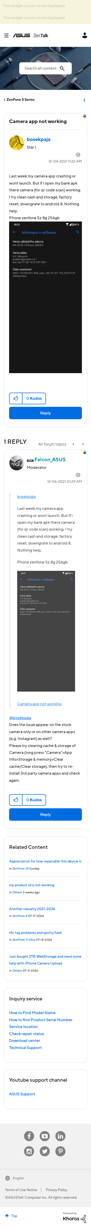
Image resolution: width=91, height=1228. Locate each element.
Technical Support (25, 1047)
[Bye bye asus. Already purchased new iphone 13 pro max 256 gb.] (82, 444)
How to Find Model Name (32, 1012)
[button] (16, 398)
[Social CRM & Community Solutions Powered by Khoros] (74, 1217)
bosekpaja (26, 496)
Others (17, 892)
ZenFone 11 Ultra (23, 940)
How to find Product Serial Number (41, 1019)
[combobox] (45, 68)
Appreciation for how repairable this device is (45, 861)
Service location (23, 1026)
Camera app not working (39, 704)
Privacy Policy (56, 1190)
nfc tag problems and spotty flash (35, 933)
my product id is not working (31, 885)
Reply (45, 413)
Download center (24, 1040)
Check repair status (26, 1033)
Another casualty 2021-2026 (32, 909)
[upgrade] (73, 444)
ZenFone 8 (19, 916)
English (18, 1178)
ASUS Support (22, 1094)
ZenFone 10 (20, 869)
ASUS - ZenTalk (30, 35)
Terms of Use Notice (21, 1190)
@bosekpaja (20, 717)
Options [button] (84, 100)
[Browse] (8, 35)
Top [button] (14, 1216)
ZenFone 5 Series (20, 99)
